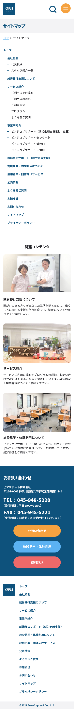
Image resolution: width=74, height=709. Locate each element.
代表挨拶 (16, 64)
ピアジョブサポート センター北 (30, 138)
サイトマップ (15, 215)
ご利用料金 (18, 105)
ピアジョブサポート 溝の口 (28, 144)
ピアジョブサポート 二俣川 (28, 150)
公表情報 (12, 182)
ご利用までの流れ (22, 93)
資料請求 (37, 562)
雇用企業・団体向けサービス (25, 174)
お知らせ (12, 198)
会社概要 (12, 58)
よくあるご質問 (21, 117)
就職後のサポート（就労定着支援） (29, 158)
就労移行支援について (21, 78)
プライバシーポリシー (21, 223)
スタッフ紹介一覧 (22, 70)
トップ (7, 50)
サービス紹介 (15, 87)
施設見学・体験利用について (25, 166)
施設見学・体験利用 (37, 546)
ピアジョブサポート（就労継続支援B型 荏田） (41, 131)
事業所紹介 (14, 125)
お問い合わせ (15, 206)
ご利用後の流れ (21, 99)
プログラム (18, 111)
